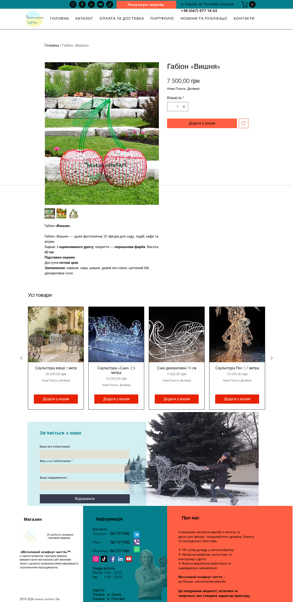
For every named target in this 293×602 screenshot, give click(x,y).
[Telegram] (137, 535)
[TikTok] (109, 4)
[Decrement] (171, 106)
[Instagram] (73, 4)
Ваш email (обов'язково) (55, 461)
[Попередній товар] (21, 358)
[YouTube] (100, 4)
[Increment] (184, 106)
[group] (146, 358)
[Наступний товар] (271, 358)
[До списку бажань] (243, 123)
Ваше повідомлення (53, 477)
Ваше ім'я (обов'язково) (55, 446)
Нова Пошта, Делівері (183, 88)
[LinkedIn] (91, 4)
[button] (249, 4)
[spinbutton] (177, 106)
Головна (52, 45)
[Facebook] (82, 4)
